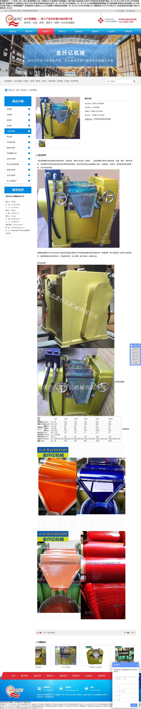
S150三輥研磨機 (49, 667)
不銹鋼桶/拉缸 (12, 153)
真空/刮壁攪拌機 (13, 164)
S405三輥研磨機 (49, 633)
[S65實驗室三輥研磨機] (79, 655)
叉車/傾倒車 (11, 175)
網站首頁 (12, 31)
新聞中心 (62, 31)
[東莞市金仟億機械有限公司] (15, 691)
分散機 (31, 81)
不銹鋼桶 (60, 81)
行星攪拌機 (11, 142)
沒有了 (133, 633)
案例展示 (95, 31)
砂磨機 (25, 81)
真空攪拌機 (74, 81)
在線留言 (121, 11)
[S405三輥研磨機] (108, 655)
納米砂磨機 (18, 81)
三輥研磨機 (51, 81)
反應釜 (44, 81)
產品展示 (45, 31)
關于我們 (29, 31)
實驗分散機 (11, 148)
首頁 (17, 90)
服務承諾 (78, 31)
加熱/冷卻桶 (11, 159)
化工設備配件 (12, 181)
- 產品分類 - (17, 101)
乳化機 (66, 81)
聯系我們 (128, 31)
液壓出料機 (11, 170)
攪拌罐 (37, 81)
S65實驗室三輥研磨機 (79, 667)
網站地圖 (130, 11)
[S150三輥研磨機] (49, 655)
